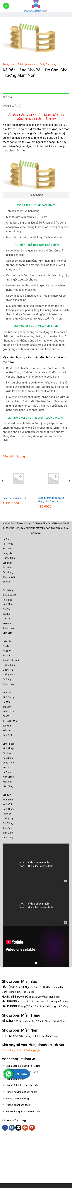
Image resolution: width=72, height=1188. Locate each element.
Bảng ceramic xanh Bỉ (14, 497)
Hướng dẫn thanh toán (18, 1104)
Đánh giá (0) (12, 106)
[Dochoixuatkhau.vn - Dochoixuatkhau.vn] (36, 6)
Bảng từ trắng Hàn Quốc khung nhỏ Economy (51, 499)
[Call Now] (8, 1074)
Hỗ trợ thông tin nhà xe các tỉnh (23, 1111)
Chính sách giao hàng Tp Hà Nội (23, 1065)
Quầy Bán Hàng (48, 64)
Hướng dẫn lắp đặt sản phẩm (21, 1091)
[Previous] (2, 488)
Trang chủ (8, 64)
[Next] (69, 488)
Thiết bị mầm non (27, 64)
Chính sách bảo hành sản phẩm (22, 1085)
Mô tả (7, 97)
